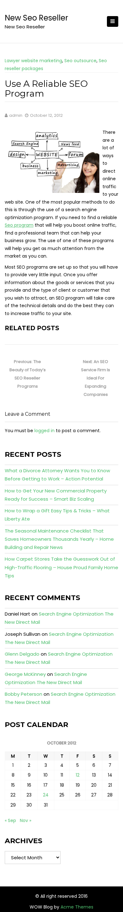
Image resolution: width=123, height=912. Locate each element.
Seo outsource (80, 60)
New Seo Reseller (36, 18)
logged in (44, 430)
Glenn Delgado (22, 654)
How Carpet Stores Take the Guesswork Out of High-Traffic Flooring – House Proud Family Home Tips (61, 567)
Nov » (25, 820)
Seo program (19, 225)
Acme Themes (77, 907)
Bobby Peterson (23, 694)
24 (46, 795)
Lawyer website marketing (33, 60)
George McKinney (25, 674)
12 (77, 775)
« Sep (10, 820)
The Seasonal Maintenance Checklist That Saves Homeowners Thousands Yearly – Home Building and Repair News (59, 539)
